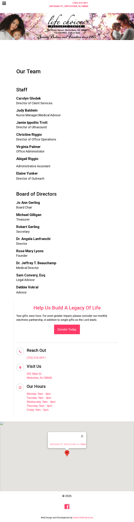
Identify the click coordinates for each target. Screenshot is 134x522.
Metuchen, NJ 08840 (39, 377)
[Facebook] (67, 507)
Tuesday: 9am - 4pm (39, 397)
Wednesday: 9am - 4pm (41, 401)
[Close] (82, 436)
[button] (67, 453)
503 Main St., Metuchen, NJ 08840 (68, 6)
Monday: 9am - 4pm (39, 393)
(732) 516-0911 (80, 3)
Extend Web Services (83, 517)
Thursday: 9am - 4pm (39, 405)
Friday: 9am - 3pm (38, 409)
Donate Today (67, 329)
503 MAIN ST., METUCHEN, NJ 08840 (68, 444)
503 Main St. (34, 373)
